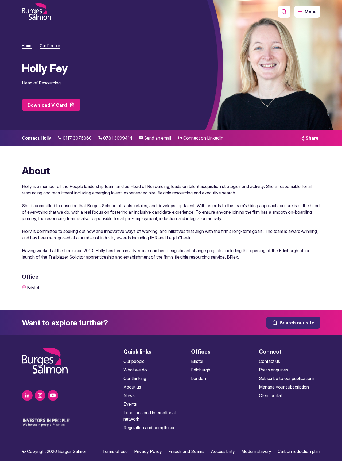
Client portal (270, 395)
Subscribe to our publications (287, 378)
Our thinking (134, 378)
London (198, 378)
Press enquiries (273, 369)
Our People (50, 45)
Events (130, 404)
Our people (134, 361)
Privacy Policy (148, 451)
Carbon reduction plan (299, 451)
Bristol (197, 361)
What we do (135, 369)
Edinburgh (200, 369)
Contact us (269, 361)
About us (132, 387)
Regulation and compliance (149, 427)
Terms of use (115, 451)
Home (27, 45)
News (129, 395)
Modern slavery (256, 451)
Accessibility (223, 451)
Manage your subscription (284, 387)
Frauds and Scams (186, 451)
